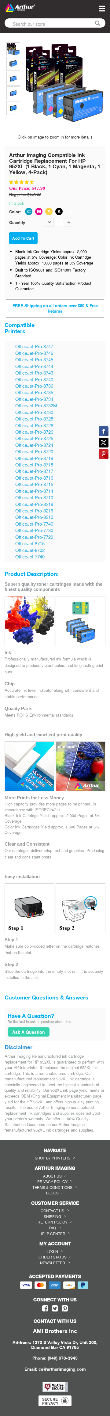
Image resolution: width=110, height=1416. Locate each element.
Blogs (52, 1192)
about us (52, 1175)
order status (52, 1256)
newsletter (52, 1262)
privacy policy (52, 1181)
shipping (52, 1216)
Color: (15, 212)
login (52, 1251)
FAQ (52, 1227)
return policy (53, 1221)
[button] (22, 182)
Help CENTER (52, 1233)
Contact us (52, 1210)
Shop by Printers (52, 1157)
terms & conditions (52, 1187)
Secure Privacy (50, 1401)
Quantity (17, 222)
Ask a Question (28, 1032)
